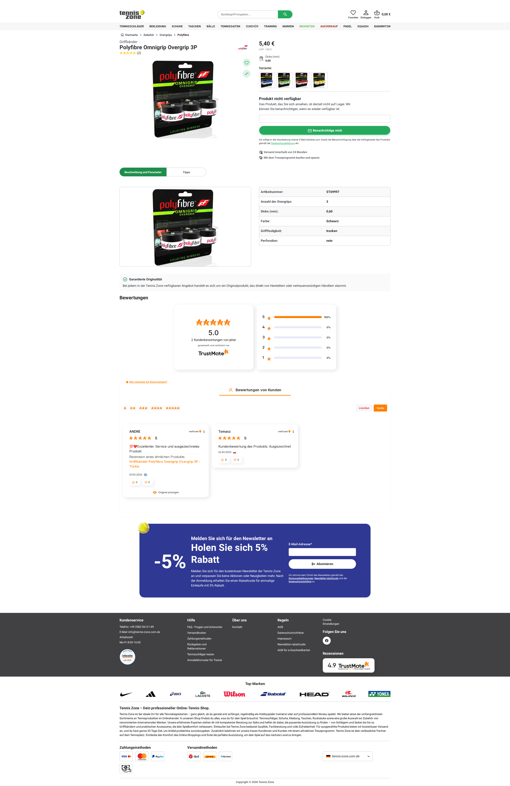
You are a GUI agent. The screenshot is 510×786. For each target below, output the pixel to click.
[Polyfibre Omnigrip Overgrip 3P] (267, 80)
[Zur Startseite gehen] (132, 14)
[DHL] (209, 756)
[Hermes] (225, 756)
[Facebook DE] (327, 641)
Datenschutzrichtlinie (300, 581)
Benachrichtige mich (327, 130)
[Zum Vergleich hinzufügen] (247, 74)
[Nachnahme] (126, 768)
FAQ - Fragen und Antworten (204, 627)
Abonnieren (325, 564)
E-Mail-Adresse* (300, 544)
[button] (127, 382)
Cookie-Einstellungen (327, 621)
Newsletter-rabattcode (326, 578)
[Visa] (126, 756)
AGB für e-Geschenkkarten (294, 650)
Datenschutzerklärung (283, 143)
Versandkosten (196, 632)
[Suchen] (285, 14)
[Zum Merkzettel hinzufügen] (247, 63)
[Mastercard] (142, 756)
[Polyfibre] (243, 47)
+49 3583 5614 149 (145, 3)
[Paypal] (157, 756)
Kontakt (237, 627)
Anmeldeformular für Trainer (204, 660)
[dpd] (193, 756)
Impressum (284, 638)
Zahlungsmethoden (199, 638)
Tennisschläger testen (200, 654)
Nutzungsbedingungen (301, 578)
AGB (280, 627)
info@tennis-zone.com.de (144, 632)
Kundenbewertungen (213, 340)
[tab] (143, 172)
